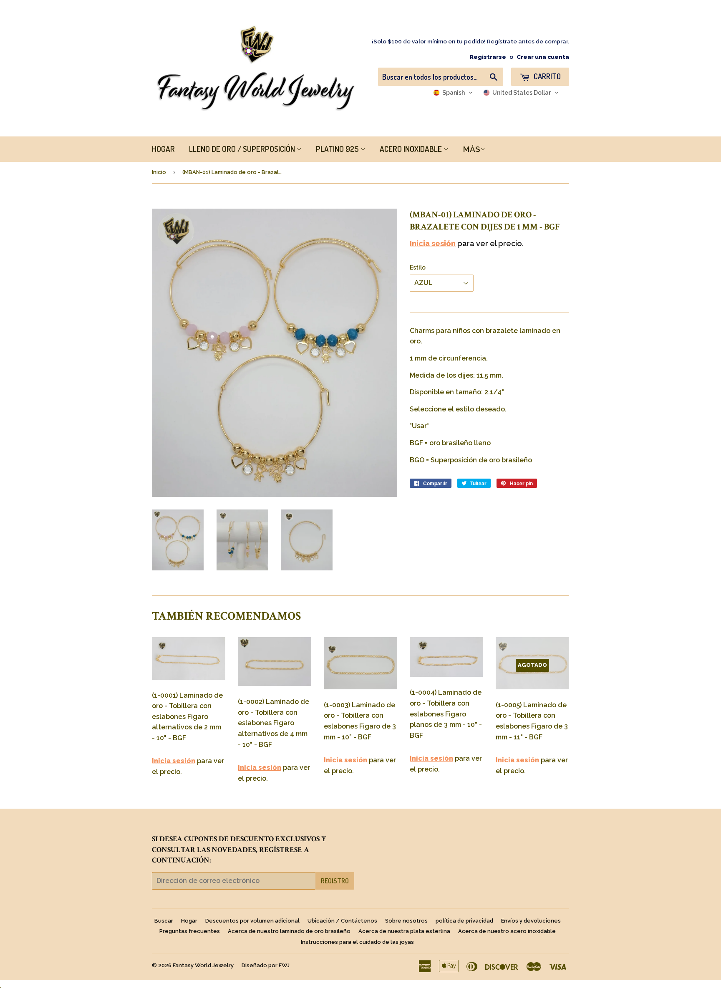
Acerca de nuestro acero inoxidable (507, 931)
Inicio (159, 172)
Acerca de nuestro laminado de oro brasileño (289, 931)
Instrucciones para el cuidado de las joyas (357, 942)
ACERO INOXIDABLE (412, 149)
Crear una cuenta (543, 56)
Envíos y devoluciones (531, 921)
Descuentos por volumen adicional (252, 921)
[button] (453, 92)
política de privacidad (464, 921)
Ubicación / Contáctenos (342, 921)
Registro (335, 881)
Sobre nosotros (406, 921)
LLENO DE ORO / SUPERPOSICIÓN (243, 149)
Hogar (189, 921)
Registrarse (488, 56)
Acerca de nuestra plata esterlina (404, 931)
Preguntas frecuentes (189, 931)
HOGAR (163, 149)
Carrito (546, 76)
